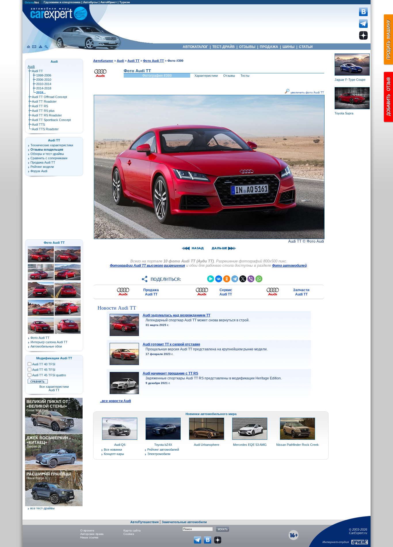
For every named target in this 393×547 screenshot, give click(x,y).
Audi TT (37, 71)
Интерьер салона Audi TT (49, 342)
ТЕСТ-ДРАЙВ (223, 47)
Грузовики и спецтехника (62, 2)
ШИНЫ (288, 47)
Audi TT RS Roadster (47, 115)
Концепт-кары (114, 454)
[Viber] (250, 278)
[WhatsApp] (258, 278)
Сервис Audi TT (226, 292)
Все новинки (113, 449)
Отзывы (229, 75)
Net (32, 2)
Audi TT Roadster (44, 101)
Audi (31, 67)
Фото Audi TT (54, 242)
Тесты (245, 75)
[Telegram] (234, 278)
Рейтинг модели (42, 166)
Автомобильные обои (46, 346)
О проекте (87, 530)
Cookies (128, 534)
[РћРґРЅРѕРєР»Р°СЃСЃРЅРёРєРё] (226, 278)
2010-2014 (43, 84)
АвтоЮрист (108, 2)
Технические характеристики (51, 145)
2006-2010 (43, 79)
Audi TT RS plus (43, 110)
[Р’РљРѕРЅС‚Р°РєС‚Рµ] (218, 278)
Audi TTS (38, 124)
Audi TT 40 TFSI (43, 364)
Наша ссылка (89, 537)
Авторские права (92, 534)
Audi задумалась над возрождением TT (176, 315)
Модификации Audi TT (54, 358)
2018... (41, 92)
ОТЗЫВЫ (247, 47)
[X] (242, 278)
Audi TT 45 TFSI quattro (49, 375)
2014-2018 (43, 88)
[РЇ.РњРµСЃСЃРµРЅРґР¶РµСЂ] (210, 278)
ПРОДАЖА (269, 47)
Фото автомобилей (289, 266)
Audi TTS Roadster (45, 129)
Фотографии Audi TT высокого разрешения (147, 266)
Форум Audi (38, 171)
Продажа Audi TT (151, 292)
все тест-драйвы (42, 508)
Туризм (124, 2)
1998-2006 (43, 75)
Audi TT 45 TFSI (43, 369)
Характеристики (206, 75)
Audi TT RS (40, 106)
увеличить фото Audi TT (307, 92)
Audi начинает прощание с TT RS (170, 373)
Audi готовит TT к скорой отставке (171, 344)
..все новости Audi (115, 401)
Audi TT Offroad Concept (49, 97)
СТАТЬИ (306, 47)
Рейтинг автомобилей (163, 449)
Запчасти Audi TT (301, 292)
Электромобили (158, 454)
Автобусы (90, 2)
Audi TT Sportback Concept (51, 120)
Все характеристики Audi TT (54, 388)
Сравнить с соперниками (48, 158)
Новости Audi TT (117, 308)
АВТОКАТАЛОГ (195, 47)
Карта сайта (132, 530)
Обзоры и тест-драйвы (47, 154)
